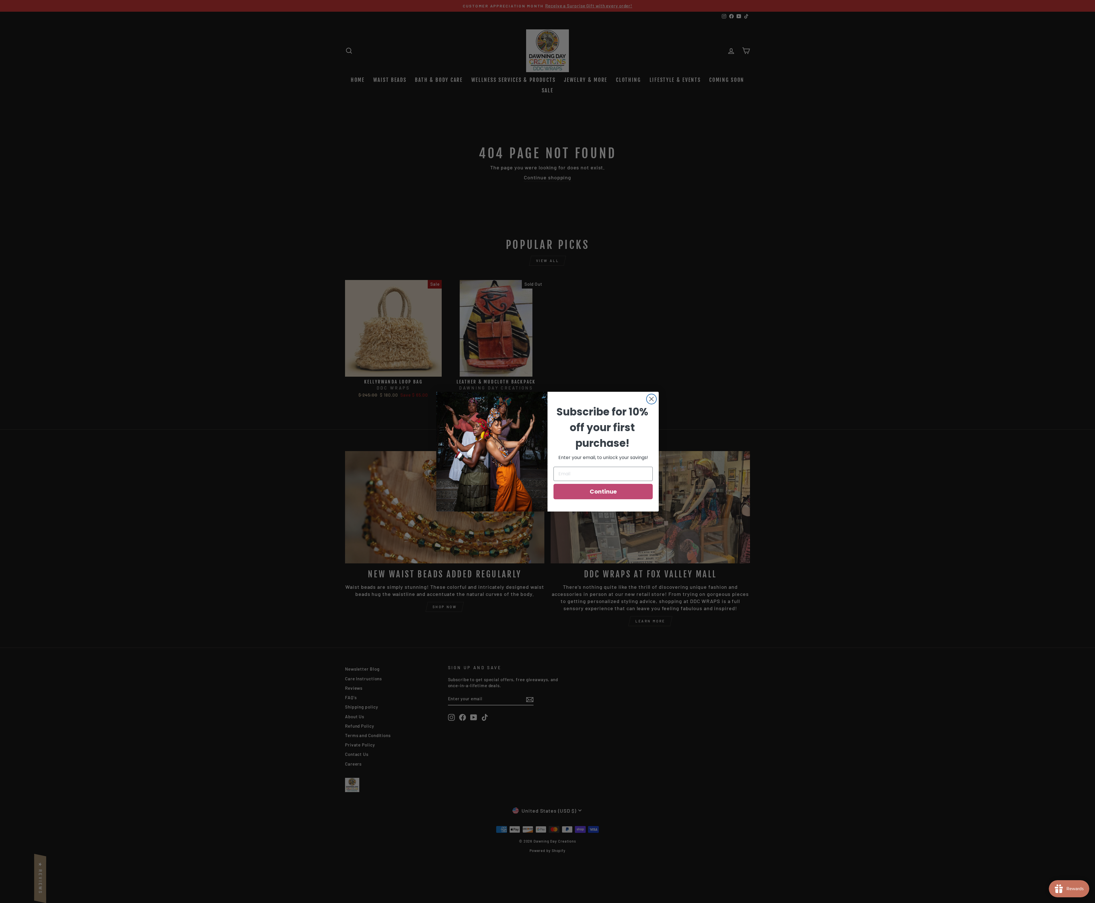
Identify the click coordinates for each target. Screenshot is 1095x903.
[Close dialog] (651, 399)
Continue (603, 492)
